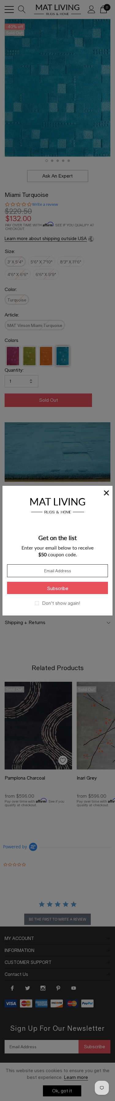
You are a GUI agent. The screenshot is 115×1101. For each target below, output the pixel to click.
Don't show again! (61, 603)
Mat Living (57, 504)
